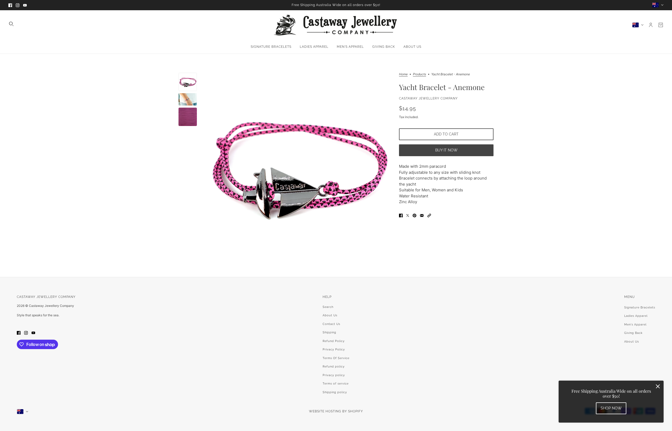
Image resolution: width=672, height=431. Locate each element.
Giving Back (633, 333)
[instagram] (18, 5)
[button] (429, 215)
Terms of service (336, 383)
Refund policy (334, 366)
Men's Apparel (635, 324)
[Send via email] (422, 215)
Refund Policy (334, 341)
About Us (330, 315)
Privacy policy (334, 375)
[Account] (651, 25)
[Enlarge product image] (298, 165)
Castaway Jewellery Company (428, 98)
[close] (657, 386)
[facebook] (10, 5)
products (419, 74)
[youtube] (25, 5)
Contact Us (331, 324)
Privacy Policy (334, 349)
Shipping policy (335, 392)
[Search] (11, 24)
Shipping (329, 332)
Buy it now (446, 150)
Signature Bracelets (639, 307)
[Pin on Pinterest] (414, 215)
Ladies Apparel (636, 316)
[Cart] (661, 25)
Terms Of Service (336, 358)
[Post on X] (407, 215)
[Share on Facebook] (401, 215)
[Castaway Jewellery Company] (336, 24)
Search (328, 307)
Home (403, 74)
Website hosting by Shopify (336, 411)
